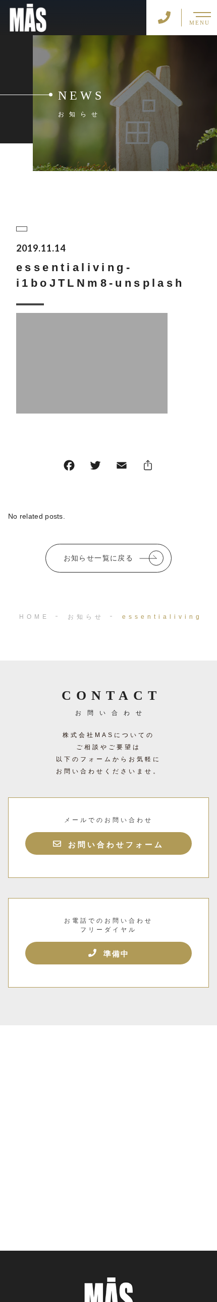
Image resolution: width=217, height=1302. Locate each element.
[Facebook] (69, 467)
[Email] (122, 467)
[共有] (148, 467)
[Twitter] (95, 467)
